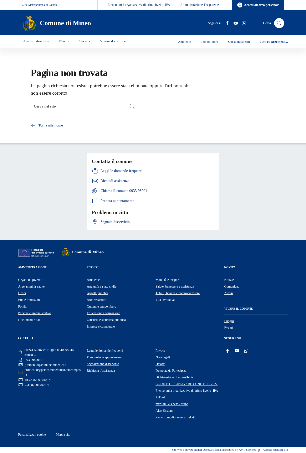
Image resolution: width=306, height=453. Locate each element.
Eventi (228, 327)
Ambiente (93, 280)
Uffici (22, 293)
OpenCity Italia (212, 449)
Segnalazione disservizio (103, 364)
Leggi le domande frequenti (105, 350)
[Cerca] (132, 106)
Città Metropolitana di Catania (39, 4)
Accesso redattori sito (275, 449)
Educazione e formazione (103, 313)
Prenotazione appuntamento (105, 357)
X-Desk (160, 397)
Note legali (162, 357)
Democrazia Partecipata (171, 370)
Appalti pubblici (97, 293)
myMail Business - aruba (171, 404)
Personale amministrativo (34, 313)
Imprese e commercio (101, 326)
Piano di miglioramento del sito (175, 417)
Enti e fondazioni (29, 300)
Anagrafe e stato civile (101, 286)
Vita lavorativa (165, 300)
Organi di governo (30, 280)
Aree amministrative (31, 286)
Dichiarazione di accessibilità (174, 377)
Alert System (164, 410)
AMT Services (247, 449)
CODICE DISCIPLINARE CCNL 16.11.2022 (186, 384)
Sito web (177, 449)
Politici (22, 306)
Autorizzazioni (96, 300)
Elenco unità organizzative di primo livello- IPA (139, 4)
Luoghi (229, 321)
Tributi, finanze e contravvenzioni (177, 293)
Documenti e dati (29, 320)
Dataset (160, 364)
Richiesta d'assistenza (101, 370)
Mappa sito (63, 434)
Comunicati (231, 286)
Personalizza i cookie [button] (32, 434)
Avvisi (228, 293)
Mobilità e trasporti (167, 280)
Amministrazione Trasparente (199, 4)
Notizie (229, 280)
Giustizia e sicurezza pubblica (106, 320)
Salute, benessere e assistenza (174, 286)
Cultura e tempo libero (101, 306)
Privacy (160, 350)
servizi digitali (193, 449)
